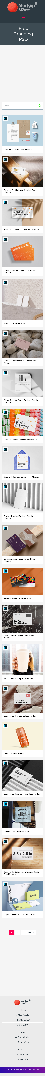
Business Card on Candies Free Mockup (20, 440)
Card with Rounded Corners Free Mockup (21, 477)
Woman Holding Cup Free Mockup (18, 679)
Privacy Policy (24, 1037)
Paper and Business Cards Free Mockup (20, 915)
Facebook (24, 1054)
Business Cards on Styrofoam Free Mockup (22, 794)
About (23, 1032)
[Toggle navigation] (23, 18)
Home (23, 1010)
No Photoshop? (23, 1020)
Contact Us (24, 1025)
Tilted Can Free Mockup (14, 753)
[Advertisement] (22, 73)
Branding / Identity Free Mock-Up (18, 149)
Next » (31, 932)
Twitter (24, 1049)
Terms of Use (23, 1042)
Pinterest (24, 1059)
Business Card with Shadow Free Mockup (21, 230)
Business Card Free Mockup (15, 323)
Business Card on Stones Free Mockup (20, 716)
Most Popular (24, 1015)
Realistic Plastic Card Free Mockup (18, 598)
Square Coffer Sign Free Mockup (17, 831)
